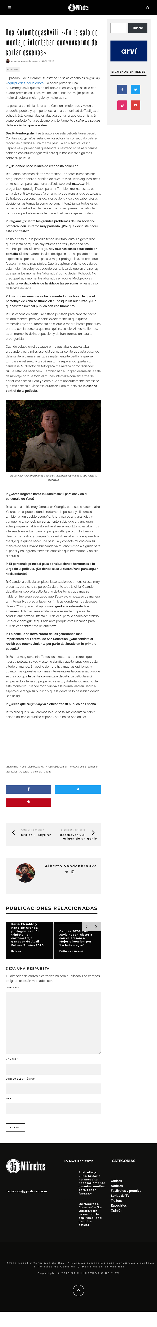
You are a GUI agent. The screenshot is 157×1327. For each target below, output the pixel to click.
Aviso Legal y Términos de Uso (36, 1263)
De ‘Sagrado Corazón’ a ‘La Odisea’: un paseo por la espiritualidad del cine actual (90, 1214)
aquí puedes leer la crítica (25, 83)
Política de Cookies (56, 1266)
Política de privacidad (103, 1266)
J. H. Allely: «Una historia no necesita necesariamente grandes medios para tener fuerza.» (92, 1183)
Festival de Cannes (57, 766)
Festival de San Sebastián (84, 766)
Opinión (116, 1210)
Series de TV (120, 1196)
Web (8, 1098)
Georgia (25, 771)
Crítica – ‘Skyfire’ (36, 835)
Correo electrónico (21, 1079)
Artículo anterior (32, 830)
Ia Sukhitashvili (53, 494)
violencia (37, 771)
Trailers (116, 1201)
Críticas (116, 1181)
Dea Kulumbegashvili (32, 766)
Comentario (15, 988)
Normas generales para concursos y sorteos (112, 1263)
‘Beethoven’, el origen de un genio (78, 836)
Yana (48, 771)
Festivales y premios (126, 1191)
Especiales (119, 1205)
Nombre (12, 1059)
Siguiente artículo (73, 830)
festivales (12, 771)
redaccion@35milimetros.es (27, 1191)
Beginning (12, 766)
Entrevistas (12, 69)
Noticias (117, 1186)
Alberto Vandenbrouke (24, 61)
